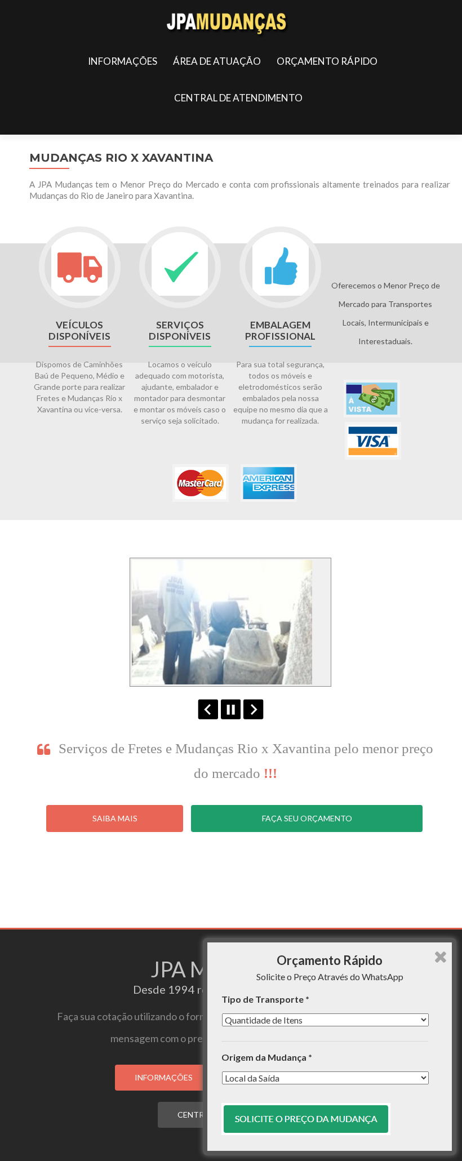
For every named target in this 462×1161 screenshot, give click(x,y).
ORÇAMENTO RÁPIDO (327, 61)
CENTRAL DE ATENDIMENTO (238, 98)
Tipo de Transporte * (265, 999)
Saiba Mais (114, 818)
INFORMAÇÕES (122, 61)
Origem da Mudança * (266, 1057)
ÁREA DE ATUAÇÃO (217, 61)
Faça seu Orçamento (307, 818)
